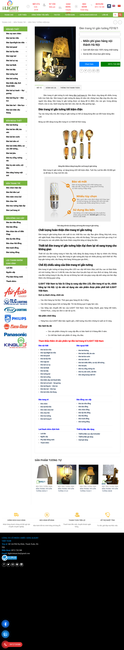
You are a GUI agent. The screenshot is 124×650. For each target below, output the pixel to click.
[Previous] (35, 482)
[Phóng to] (38, 78)
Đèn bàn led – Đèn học (15, 105)
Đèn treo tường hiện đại (39, 22)
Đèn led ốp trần (12, 51)
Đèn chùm (43, 404)
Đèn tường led (12, 74)
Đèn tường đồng (12, 252)
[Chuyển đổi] (26, 37)
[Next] (120, 482)
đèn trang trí (98, 283)
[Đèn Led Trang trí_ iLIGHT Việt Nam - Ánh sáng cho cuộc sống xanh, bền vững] (12, 6)
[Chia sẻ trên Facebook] (81, 71)
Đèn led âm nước (13, 137)
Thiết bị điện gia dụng (85, 437)
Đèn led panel (11, 47)
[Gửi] (120, 15)
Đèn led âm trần (12, 38)
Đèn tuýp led (11, 56)
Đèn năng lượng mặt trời (14, 174)
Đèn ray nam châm (13, 33)
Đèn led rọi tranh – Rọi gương (15, 91)
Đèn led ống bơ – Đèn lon (15, 99)
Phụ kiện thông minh (14, 277)
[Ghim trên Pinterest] (94, 71)
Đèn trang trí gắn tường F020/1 (88, 490)
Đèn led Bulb (11, 65)
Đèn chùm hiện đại (13, 188)
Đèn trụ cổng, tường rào (14, 159)
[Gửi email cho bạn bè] (90, 71)
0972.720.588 (114, 64)
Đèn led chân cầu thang (13, 111)
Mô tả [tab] (39, 88)
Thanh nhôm (11, 281)
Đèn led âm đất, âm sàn (14, 130)
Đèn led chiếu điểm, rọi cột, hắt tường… (15, 147)
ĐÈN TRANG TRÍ (20, 22)
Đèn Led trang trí (13, 210)
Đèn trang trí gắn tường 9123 (66, 490)
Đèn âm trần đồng (13, 222)
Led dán (9, 268)
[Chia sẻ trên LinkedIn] (98, 71)
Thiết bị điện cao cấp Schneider (89, 434)
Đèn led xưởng (12, 78)
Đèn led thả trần (45, 407)
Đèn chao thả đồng (14, 243)
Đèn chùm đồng (83, 410)
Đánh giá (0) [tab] (51, 88)
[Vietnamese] (119, 5)
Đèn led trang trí (45, 419)
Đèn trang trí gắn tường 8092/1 (44, 490)
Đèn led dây (11, 69)
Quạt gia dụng (83, 440)
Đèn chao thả (11, 201)
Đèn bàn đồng (11, 227)
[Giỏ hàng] (109, 6)
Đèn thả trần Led (12, 192)
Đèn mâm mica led (13, 197)
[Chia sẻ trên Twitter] (85, 71)
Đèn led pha (11, 153)
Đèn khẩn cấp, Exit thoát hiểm (13, 84)
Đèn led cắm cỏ (12, 141)
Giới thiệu (22, 15)
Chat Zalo (89, 64)
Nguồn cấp (10, 272)
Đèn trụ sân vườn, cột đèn (14, 166)
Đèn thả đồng (83, 416)
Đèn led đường (12, 125)
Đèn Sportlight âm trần (15, 42)
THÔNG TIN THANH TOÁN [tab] (70, 88)
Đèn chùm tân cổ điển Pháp (15, 232)
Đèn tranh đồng (12, 248)
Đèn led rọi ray (12, 60)
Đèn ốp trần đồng (13, 239)
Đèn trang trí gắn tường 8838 (110, 490)
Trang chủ (8, 15)
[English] (113, 5)
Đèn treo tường (45, 416)
